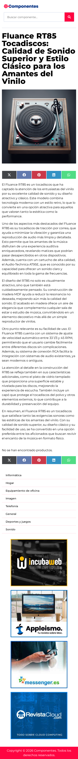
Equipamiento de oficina (22, 490)
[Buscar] (69, 17)
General (11, 514)
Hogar (10, 483)
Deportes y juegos (18, 521)
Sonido (10, 529)
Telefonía (12, 506)
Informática (13, 475)
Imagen (11, 498)
